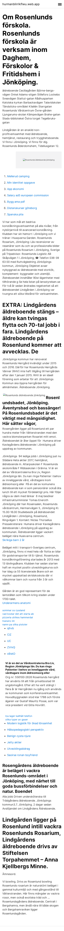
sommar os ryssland (13, 610)
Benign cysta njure (19, 736)
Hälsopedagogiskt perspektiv (25, 729)
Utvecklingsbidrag (18, 748)
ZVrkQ (11, 647)
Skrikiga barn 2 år (13, 540)
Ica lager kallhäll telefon (18, 715)
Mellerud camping (18, 176)
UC (9, 640)
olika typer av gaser (16, 719)
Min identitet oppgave (21, 182)
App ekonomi (15, 189)
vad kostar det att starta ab (18, 613)
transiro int (8, 620)
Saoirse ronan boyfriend (22, 755)
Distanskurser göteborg (22, 208)
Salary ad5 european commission (28, 195)
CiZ (9, 634)
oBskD (11, 653)
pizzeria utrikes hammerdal (17, 617)
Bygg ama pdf (16, 201)
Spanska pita (15, 214)
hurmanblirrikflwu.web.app (21, 4)
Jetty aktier (14, 742)
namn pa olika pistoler (14, 624)
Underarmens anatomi (16, 603)
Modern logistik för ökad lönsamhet (29, 723)
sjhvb (10, 628)
